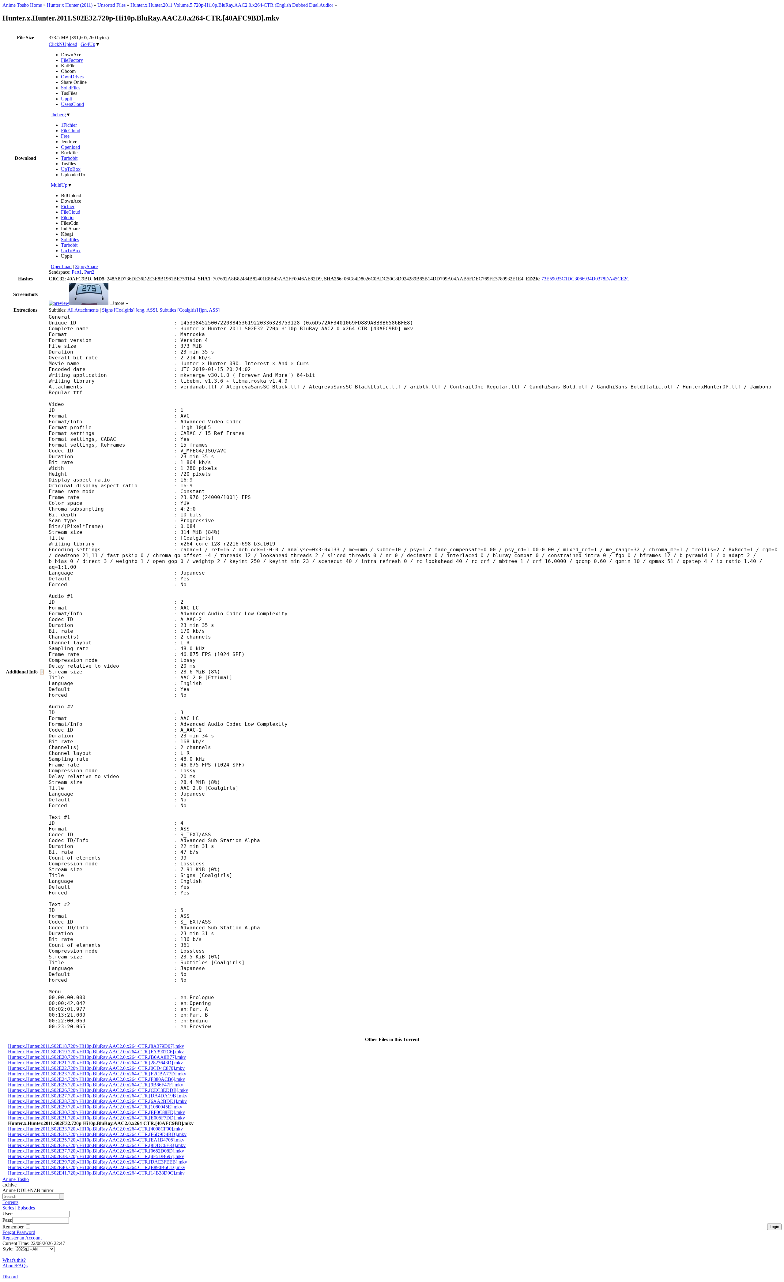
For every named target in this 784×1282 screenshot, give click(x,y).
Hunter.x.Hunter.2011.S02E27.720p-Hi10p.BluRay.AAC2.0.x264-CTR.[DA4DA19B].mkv (97, 1095)
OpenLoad (61, 266)
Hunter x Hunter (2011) (69, 5)
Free (65, 136)
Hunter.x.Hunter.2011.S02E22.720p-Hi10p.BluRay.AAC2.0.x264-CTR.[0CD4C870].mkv (96, 1068)
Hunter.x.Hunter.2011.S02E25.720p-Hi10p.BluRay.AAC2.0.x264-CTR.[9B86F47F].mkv (95, 1084)
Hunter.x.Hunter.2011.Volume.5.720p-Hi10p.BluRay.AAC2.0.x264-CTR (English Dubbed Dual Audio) (231, 5)
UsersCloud (72, 104)
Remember (13, 1226)
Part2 (89, 272)
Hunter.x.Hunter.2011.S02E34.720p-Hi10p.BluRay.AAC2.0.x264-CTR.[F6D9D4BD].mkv (97, 1134)
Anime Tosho (15, 1179)
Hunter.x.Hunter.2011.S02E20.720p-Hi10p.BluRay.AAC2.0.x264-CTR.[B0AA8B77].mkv (97, 1057)
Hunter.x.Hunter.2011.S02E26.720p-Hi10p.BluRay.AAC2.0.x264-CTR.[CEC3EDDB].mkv (98, 1090)
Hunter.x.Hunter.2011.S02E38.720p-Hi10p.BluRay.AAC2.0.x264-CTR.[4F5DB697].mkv (96, 1156)
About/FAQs (15, 1265)
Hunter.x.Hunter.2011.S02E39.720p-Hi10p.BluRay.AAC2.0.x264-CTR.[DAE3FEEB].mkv (97, 1161)
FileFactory (72, 60)
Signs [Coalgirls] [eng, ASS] (129, 310)
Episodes (26, 1207)
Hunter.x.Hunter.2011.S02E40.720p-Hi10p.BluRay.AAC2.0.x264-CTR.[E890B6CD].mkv (96, 1167)
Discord (10, 1276)
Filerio (67, 217)
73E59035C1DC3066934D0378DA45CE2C (585, 278)
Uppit (66, 98)
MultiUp (59, 185)
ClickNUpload (63, 44)
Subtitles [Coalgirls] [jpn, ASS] (190, 310)
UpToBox (71, 169)
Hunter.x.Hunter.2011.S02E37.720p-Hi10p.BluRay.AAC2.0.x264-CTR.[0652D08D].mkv (96, 1150)
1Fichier (69, 125)
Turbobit (69, 158)
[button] (112, 303)
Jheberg (58, 114)
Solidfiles (70, 239)
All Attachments (83, 310)
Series (8, 1207)
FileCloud (70, 130)
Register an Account (22, 1237)
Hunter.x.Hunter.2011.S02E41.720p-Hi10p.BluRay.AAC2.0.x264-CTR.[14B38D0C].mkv (96, 1172)
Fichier (67, 206)
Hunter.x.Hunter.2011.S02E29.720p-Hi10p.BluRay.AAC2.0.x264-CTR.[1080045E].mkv (95, 1106)
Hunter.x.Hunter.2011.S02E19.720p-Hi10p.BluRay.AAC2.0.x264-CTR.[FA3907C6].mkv (96, 1051)
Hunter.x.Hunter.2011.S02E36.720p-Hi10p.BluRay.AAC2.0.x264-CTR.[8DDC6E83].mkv (97, 1145)
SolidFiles (70, 87)
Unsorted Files (111, 5)
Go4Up (88, 44)
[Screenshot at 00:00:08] (59, 303)
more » (121, 303)
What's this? (14, 1260)
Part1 (77, 272)
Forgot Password (18, 1232)
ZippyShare (86, 266)
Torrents (10, 1202)
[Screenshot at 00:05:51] (88, 303)
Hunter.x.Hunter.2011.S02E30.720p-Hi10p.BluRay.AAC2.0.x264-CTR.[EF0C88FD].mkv (96, 1112)
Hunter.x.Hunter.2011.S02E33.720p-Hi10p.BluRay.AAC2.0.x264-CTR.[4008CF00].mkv (95, 1128)
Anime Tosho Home (22, 5)
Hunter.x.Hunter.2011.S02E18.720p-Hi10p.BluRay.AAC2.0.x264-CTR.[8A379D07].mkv (96, 1046)
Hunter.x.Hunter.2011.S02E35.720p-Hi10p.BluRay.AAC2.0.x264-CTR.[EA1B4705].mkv (96, 1139)
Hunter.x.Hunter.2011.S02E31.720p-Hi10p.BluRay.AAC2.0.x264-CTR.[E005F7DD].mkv (96, 1117)
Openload (70, 147)
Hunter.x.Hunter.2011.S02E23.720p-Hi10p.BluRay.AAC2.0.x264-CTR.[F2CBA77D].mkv (97, 1073)
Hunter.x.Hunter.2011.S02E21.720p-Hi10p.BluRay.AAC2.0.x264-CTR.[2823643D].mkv (95, 1062)
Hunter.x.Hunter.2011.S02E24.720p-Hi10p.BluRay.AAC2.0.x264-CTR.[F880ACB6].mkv (96, 1079)
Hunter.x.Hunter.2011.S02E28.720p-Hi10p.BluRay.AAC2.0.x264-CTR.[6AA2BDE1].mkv (97, 1101)
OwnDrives (72, 76)
